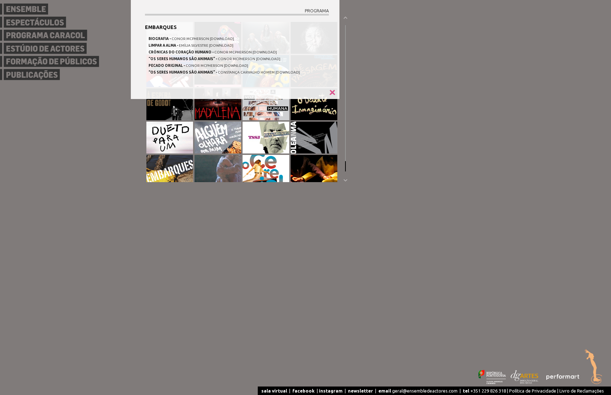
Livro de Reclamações (581, 390)
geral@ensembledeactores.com (418, 390)
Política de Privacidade (532, 390)
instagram (331, 390)
